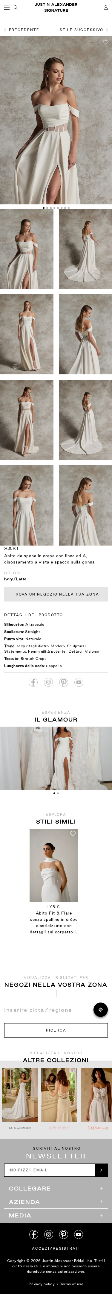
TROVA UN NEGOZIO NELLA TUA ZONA (56, 594)
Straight (32, 632)
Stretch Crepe (34, 658)
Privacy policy (42, 1284)
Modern (58, 646)
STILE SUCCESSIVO (81, 30)
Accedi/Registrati (56, 1248)
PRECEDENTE (24, 30)
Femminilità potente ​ (47, 651)
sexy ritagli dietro (33, 646)
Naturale (33, 639)
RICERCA (56, 1030)
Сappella (54, 666)
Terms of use (71, 1284)
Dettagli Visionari (85, 651)
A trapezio (34, 624)
